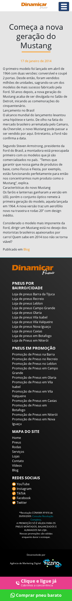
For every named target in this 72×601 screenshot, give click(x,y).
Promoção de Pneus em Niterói (35, 414)
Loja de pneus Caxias (27, 331)
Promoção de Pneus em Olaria (34, 377)
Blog (26, 249)
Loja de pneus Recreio (28, 299)
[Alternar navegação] (64, 6)
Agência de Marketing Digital (25, 563)
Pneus (16, 442)
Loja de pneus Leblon (27, 303)
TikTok (21, 493)
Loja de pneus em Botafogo (32, 336)
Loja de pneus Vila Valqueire (32, 322)
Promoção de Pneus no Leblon (34, 363)
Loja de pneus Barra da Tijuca (33, 294)
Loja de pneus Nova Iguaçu (31, 326)
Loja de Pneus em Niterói (30, 340)
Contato (18, 461)
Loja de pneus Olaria (27, 313)
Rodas (16, 447)
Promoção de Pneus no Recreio (35, 359)
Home (16, 438)
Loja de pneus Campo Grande (33, 308)
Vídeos (17, 465)
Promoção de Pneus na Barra (33, 354)
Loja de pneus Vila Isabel (29, 317)
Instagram (24, 489)
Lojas (16, 456)
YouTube (23, 484)
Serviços (18, 451)
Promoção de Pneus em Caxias (34, 401)
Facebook (24, 498)
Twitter (22, 502)
